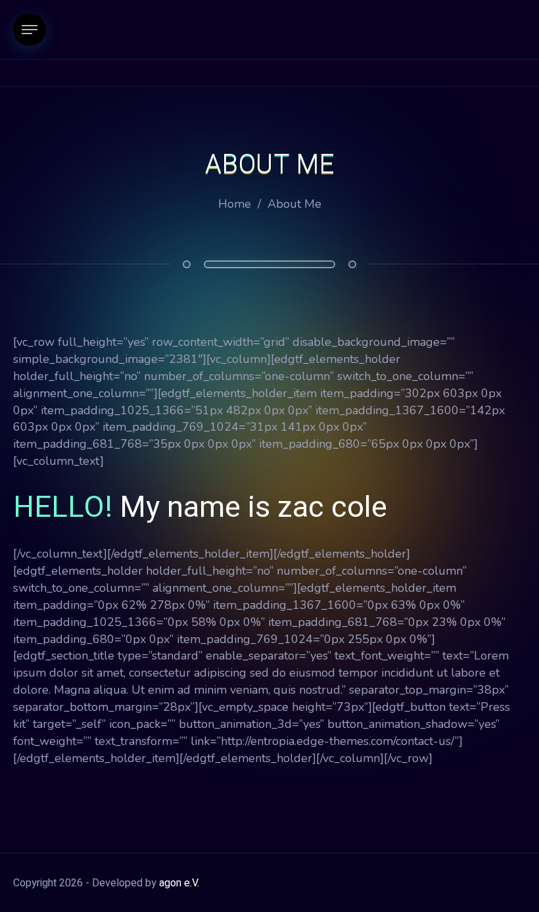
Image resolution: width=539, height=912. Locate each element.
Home (234, 204)
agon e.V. (179, 883)
